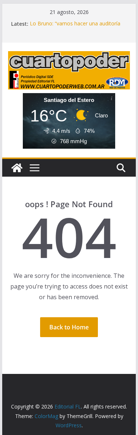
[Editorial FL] (17, 168)
